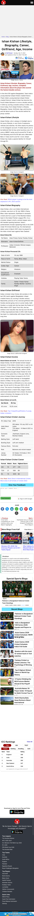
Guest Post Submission (8, 899)
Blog (7, 36)
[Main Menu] (32, 2)
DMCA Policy (6, 896)
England (4, 861)
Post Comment (6, 498)
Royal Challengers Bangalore (10, 868)
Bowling (21, 749)
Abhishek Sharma (7, 882)
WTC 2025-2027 (7, 840)
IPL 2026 (4, 845)
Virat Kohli (5, 873)
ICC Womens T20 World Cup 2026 (12, 843)
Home (3, 36)
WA (17, 509)
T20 (7, 745)
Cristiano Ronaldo (7, 891)
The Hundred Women (8, 838)
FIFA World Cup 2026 (8, 847)
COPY (17, 513)
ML (31, 509)
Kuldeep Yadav (6, 884)
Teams (5, 749)
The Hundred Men (7, 849)
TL (22, 509)
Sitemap (4, 903)
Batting (13, 749)
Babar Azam (5, 878)
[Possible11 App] (17, 814)
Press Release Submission (9, 901)
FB (3, 509)
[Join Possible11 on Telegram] (29, 58)
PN (26, 509)
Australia (4, 857)
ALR (28, 749)
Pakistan (4, 863)
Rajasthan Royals (7, 866)
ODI (16, 745)
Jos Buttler (5, 887)
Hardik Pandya (6, 880)
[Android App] (17, 834)
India (3, 855)
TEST (26, 745)
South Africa (5, 859)
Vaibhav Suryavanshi (8, 889)
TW (7, 509)
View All (29, 742)
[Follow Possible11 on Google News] (19, 58)
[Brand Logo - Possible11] (17, 824)
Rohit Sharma (6, 876)
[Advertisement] (17, 20)
